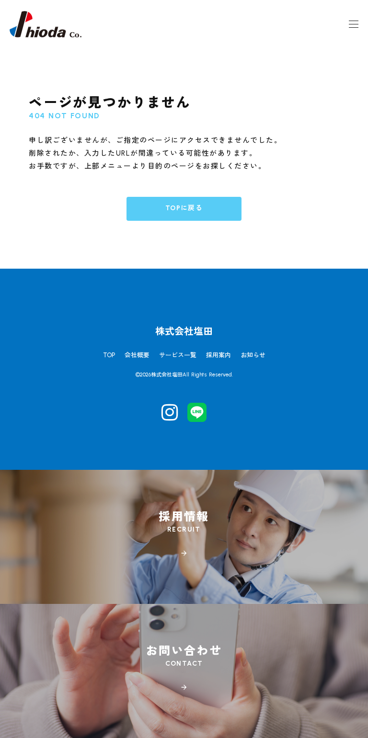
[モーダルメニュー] (353, 24)
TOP (109, 355)
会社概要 (137, 355)
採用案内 (218, 355)
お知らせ (253, 355)
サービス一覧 (177, 355)
